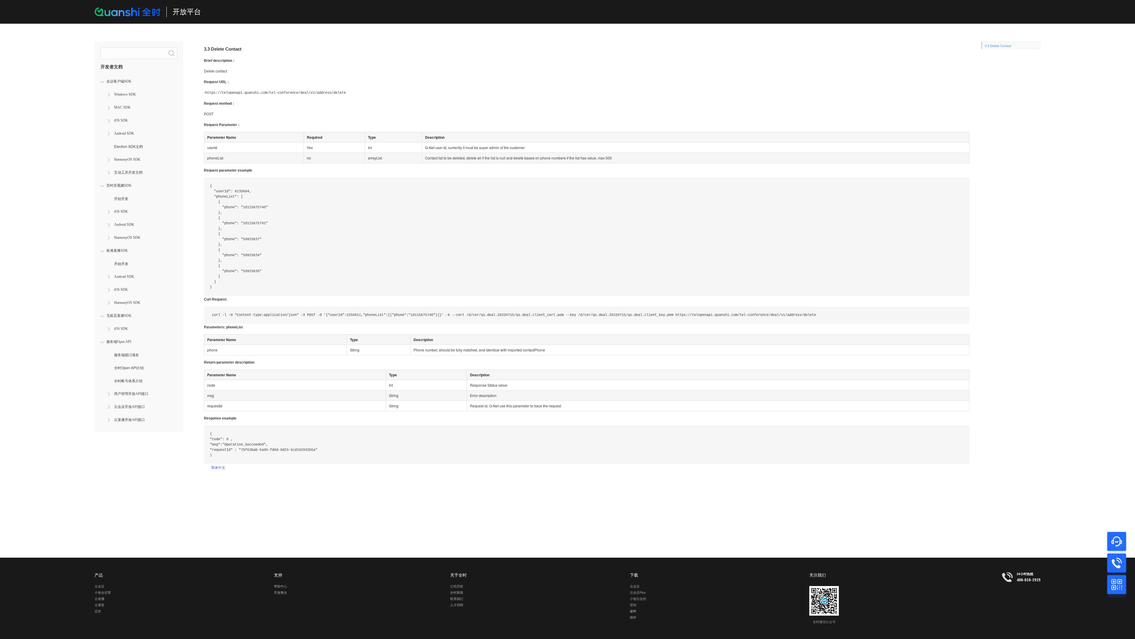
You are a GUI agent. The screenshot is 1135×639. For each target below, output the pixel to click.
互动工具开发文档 (128, 172)
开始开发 (121, 198)
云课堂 (99, 605)
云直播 (99, 598)
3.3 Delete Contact (998, 45)
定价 (98, 611)
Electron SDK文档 (128, 146)
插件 (633, 617)
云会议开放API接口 (129, 407)
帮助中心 (280, 586)
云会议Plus (638, 592)
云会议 (99, 586)
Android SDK (124, 133)
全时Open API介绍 (129, 367)
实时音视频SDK (119, 185)
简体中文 (218, 467)
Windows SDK (125, 94)
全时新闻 (456, 592)
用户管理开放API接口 (131, 394)
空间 (633, 605)
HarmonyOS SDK (127, 159)
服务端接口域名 (126, 354)
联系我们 (456, 598)
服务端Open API (118, 342)
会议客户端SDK (119, 81)
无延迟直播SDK (119, 316)
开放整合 (280, 592)
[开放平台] (127, 12)
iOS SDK (121, 120)
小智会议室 (103, 592)
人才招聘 (456, 605)
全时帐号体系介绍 (128, 380)
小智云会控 (638, 598)
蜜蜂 (633, 611)
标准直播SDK (117, 250)
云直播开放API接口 (129, 420)
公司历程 (456, 586)
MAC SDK (122, 107)
